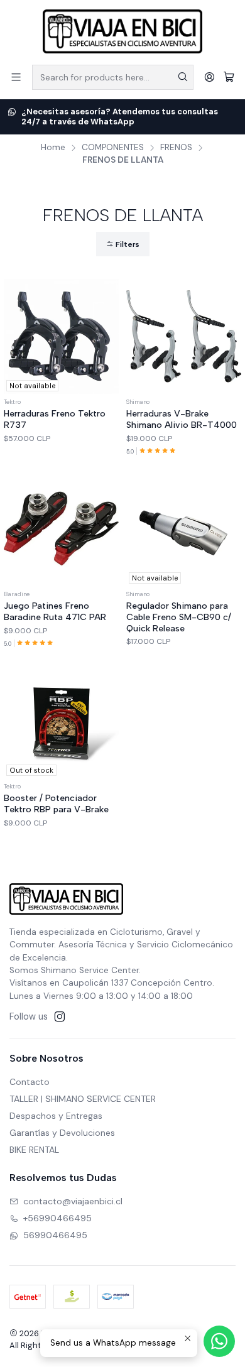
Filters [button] (126, 244)
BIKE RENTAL (34, 1149)
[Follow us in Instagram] (59, 1016)
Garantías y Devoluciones (62, 1132)
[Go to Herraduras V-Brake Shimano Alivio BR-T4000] (183, 336)
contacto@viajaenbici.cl (72, 1201)
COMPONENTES (113, 147)
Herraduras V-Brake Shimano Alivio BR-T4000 (181, 419)
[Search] (182, 77)
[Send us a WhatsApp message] (219, 1341)
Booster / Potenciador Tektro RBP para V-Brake (56, 804)
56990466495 (55, 1235)
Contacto (29, 1081)
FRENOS (176, 147)
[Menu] (16, 77)
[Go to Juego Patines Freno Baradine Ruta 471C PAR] (61, 528)
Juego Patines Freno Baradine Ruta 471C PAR (55, 612)
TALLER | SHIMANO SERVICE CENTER (82, 1098)
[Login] (209, 77)
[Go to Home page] (122, 31)
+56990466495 (57, 1218)
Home (53, 147)
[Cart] (228, 77)
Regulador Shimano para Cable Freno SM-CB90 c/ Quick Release (178, 617)
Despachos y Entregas (55, 1115)
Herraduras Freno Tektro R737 (55, 419)
